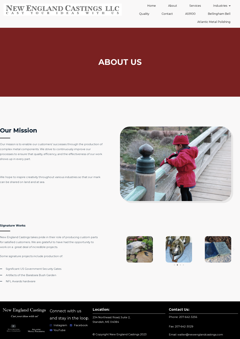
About (172, 5)
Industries (220, 5)
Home (151, 5)
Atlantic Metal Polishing (214, 22)
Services (195, 5)
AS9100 (190, 13)
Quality (144, 13)
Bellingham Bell (219, 13)
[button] (222, 6)
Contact (167, 13)
